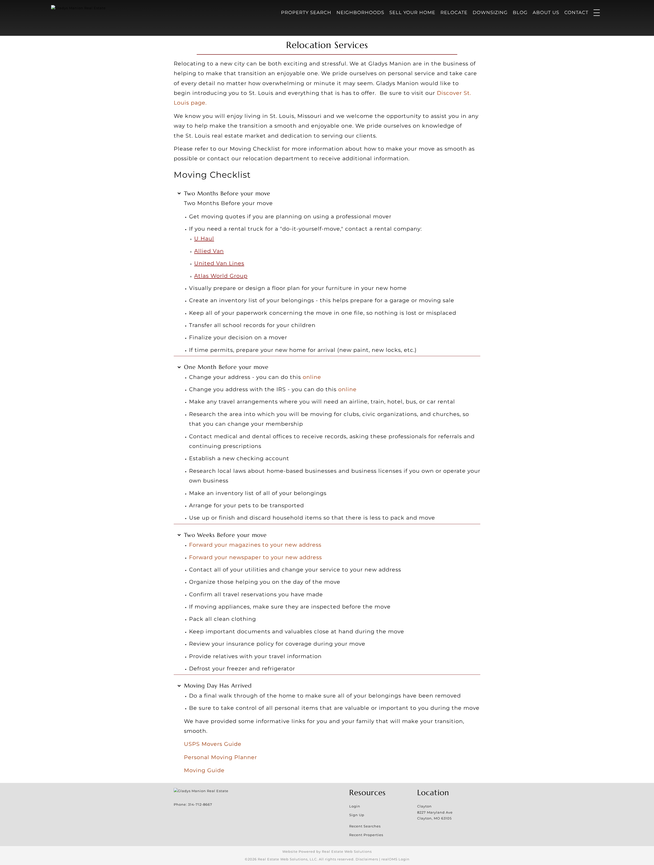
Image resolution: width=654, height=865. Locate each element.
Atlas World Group (221, 275)
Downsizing (490, 12)
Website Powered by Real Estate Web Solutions (327, 851)
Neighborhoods (360, 12)
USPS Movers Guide (212, 743)
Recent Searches (365, 826)
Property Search (306, 12)
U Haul (204, 238)
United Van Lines (219, 263)
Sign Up (356, 815)
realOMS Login (395, 859)
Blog (520, 12)
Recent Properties (366, 835)
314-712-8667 (200, 804)
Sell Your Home (412, 12)
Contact (576, 12)
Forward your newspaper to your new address (255, 557)
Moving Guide (204, 770)
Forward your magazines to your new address (255, 544)
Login (354, 806)
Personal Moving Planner (220, 757)
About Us (546, 12)
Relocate (454, 12)
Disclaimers (367, 859)
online (312, 377)
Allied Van (209, 251)
